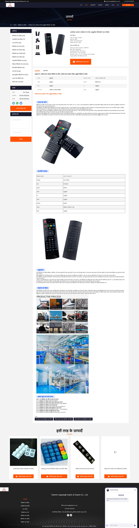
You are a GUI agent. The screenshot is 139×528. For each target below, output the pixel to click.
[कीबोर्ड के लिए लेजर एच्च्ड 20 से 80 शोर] (54, 452)
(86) (18, 53)
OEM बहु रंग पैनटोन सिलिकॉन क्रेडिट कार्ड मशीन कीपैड (23, 468)
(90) (16, 71)
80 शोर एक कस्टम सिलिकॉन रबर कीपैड (44, 419)
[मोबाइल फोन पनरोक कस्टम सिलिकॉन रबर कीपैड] (84, 452)
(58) (17, 81)
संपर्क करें (100, 5)
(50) (20, 64)
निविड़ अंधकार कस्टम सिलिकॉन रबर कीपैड (63, 419)
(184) (18, 35)
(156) (20, 74)
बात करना (128, 5)
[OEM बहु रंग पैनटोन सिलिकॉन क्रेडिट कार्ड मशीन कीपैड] (23, 452)
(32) (17, 78)
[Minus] (135, 490)
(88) (18, 50)
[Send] (135, 525)
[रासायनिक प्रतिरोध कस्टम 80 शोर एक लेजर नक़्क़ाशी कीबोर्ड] (115, 452)
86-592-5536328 (129, 1)
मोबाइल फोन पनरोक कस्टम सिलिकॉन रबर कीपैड (85, 468)
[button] (12, 456)
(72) (18, 39)
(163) (18, 46)
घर (81, 5)
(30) (18, 67)
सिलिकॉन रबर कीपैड (22, 25)
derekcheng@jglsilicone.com (113, 1)
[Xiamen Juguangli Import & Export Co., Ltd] (10, 5)
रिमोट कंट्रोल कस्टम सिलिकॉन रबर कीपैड (83, 419)
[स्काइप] (13, 103)
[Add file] (107, 525)
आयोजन (107, 5)
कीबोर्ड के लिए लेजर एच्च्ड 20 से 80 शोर (54, 468)
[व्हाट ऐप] (17, 103)
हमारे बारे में (93, 5)
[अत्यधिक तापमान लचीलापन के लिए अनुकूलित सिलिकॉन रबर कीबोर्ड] (54, 44)
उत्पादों (86, 5)
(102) (16, 42)
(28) (19, 60)
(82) (18, 57)
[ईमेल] (21, 103)
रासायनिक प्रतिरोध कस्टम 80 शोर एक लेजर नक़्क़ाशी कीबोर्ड (114, 469)
